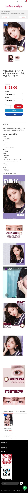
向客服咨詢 (14, 114)
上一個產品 (5, 17)
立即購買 (14, 110)
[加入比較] (7, 421)
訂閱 (21, 483)
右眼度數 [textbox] (7, 97)
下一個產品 (23, 17)
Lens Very (5, 77)
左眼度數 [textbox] (7, 91)
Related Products (8, 411)
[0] (25, 2)
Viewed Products (20, 411)
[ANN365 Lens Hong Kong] (14, 6)
